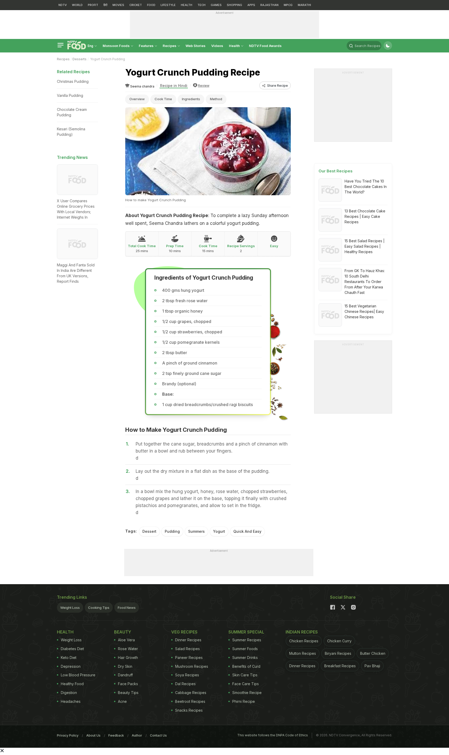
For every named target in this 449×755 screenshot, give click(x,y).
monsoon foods (116, 46)
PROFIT (93, 5)
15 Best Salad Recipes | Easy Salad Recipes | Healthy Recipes (365, 246)
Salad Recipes (187, 648)
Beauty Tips (128, 692)
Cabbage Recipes (190, 692)
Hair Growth (128, 657)
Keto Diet (68, 657)
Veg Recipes (184, 632)
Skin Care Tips (244, 675)
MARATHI (304, 5)
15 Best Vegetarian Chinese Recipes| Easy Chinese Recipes (364, 311)
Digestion (69, 692)
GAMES (216, 5)
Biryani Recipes (338, 653)
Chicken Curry (339, 641)
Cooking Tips (98, 607)
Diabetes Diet (72, 648)
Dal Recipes (185, 684)
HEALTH (186, 5)
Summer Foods (245, 648)
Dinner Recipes (188, 640)
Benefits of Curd (246, 666)
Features (146, 46)
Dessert (149, 531)
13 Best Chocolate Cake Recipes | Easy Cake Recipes (365, 216)
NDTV (62, 5)
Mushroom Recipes (191, 666)
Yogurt (219, 531)
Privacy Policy (67, 735)
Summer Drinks (245, 657)
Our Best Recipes (336, 170)
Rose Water (128, 648)
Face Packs (128, 684)
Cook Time (163, 99)
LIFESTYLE (168, 5)
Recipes (170, 46)
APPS (251, 5)
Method (216, 99)
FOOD (151, 5)
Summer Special (246, 632)
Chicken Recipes (303, 641)
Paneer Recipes (189, 657)
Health (235, 46)
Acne (122, 701)
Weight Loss (70, 607)
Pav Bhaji (372, 666)
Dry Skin (125, 666)
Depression (71, 666)
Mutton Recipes (302, 653)
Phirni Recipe (243, 701)
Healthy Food (72, 684)
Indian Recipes (302, 632)
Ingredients (191, 99)
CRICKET (135, 5)
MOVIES (118, 5)
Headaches (71, 701)
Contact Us (158, 735)
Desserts (79, 59)
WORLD (77, 5)
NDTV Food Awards (265, 46)
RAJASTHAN (269, 5)
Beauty (122, 632)
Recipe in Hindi (173, 85)
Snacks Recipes (189, 710)
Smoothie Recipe (247, 692)
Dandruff (125, 675)
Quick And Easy (247, 531)
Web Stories (196, 46)
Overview (137, 99)
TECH (201, 5)
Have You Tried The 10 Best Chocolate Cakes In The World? (366, 186)
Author (137, 735)
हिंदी (105, 5)
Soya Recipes (187, 675)
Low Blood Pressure (78, 675)
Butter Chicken (372, 653)
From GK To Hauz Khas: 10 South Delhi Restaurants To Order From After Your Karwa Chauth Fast (365, 281)
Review (203, 85)
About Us (93, 735)
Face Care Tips (245, 684)
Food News (127, 607)
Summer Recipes (246, 640)
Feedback (116, 735)
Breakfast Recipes (340, 666)
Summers (196, 531)
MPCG (288, 5)
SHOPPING (234, 5)
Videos (217, 46)
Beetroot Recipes (190, 701)
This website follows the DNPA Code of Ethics (272, 735)
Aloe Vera (126, 640)
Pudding (172, 531)
